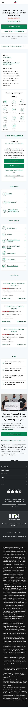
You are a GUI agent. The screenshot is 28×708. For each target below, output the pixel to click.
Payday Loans (4, 466)
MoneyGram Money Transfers (13, 240)
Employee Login (7, 499)
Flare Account (12, 202)
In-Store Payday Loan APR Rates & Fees (14, 177)
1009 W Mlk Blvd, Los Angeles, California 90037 (11, 63)
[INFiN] (14, 517)
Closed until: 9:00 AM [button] (14, 18)
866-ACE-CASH (17, 532)
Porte (9, 193)
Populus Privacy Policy (17, 501)
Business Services (12, 266)
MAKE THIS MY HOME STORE (14, 31)
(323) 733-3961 (7, 57)
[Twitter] (12, 492)
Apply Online (14, 161)
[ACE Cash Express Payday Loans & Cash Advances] (15, 2)
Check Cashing (11, 228)
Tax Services (11, 259)
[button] (14, 363)
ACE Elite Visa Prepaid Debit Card (13, 210)
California (13, 46)
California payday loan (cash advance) (14, 149)
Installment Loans (5, 470)
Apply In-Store (14, 165)
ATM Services (11, 253)
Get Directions (21, 298)
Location (7, 46)
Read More (15, 157)
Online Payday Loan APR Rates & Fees (14, 171)
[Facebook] (8, 492)
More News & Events (7, 429)
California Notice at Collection (9, 504)
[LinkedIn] (16, 492)
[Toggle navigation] (3, 2)
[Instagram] (20, 492)
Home (2, 46)
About (2, 481)
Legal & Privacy (16, 499)
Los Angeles (19, 46)
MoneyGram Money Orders (13, 247)
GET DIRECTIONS (14, 26)
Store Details (6, 298)
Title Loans (4, 473)
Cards (2, 477)
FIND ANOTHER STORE (14, 21)
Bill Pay (9, 234)
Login (2, 484)
